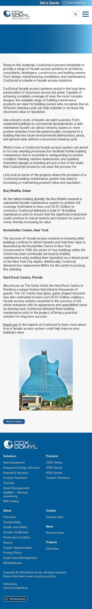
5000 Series (54, 472)
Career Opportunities (17, 547)
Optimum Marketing (15, 587)
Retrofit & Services (15, 472)
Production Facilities (16, 537)
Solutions (9, 456)
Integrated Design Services (21, 467)
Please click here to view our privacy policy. (29, 576)
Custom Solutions (15, 477)
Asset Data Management (20, 557)
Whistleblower (12, 563)
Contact (51, 510)
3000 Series (54, 467)
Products (52, 456)
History (8, 542)
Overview (9, 517)
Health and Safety (15, 527)
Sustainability (12, 522)
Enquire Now (54, 517)
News (49, 526)
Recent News (55, 532)
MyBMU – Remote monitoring (15, 494)
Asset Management (16, 488)
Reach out (10, 325)
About (7, 510)
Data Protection (75, 2)
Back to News (14, 421)
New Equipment (14, 462)
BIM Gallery (11, 501)
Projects (51, 542)
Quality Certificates (16, 532)
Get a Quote (49, 3)
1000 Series (54, 462)
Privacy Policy (12, 552)
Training (8, 483)
